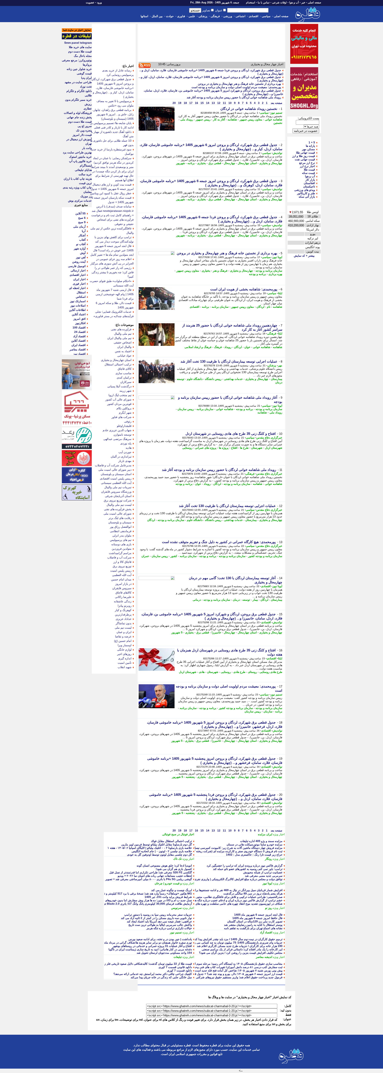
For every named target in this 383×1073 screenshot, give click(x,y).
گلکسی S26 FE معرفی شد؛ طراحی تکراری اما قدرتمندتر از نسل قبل (150, 872)
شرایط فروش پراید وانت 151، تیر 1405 (168, 896)
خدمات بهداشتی (233, 379)
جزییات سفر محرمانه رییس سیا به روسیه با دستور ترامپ (158, 914)
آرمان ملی (79, 226)
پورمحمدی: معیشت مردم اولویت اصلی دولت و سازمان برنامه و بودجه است (236, 87)
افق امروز (79, 318)
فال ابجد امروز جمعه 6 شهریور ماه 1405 (258, 914)
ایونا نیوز (277, 257)
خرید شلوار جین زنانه (79, 69)
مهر (280, 365)
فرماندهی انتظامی (120, 531)
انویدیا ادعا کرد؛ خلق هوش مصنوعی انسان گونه (164, 865)
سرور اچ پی (85, 126)
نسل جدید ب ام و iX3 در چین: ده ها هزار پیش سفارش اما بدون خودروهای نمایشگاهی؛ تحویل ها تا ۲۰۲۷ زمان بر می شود (121, 900)
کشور (174, 556)
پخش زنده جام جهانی (79, 117)
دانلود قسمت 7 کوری (179, 970)
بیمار (255, 599)
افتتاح (234, 447)
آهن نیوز (81, 257)
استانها (144, 16)
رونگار (268, 858)
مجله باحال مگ (83, 55)
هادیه (128, 447)
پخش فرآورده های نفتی (117, 509)
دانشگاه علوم (194, 379)
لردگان (260, 306)
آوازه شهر (80, 248)
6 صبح (82, 217)
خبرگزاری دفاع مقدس (269, 437)
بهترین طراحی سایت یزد (77, 152)
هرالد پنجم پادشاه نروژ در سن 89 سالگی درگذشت (252, 893)
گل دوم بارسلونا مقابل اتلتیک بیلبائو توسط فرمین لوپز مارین (156, 844)
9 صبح (82, 222)
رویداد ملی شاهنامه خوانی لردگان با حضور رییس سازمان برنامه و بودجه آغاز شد (234, 97)
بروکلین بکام (123, 408)
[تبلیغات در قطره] (77, 38)
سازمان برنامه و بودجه (269, 270)
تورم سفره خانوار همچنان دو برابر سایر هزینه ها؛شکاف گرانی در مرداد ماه (148, 942)
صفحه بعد (276, 103)
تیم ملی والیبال (122, 333)
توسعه (180, 379)
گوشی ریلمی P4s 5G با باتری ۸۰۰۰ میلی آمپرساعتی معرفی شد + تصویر (148, 879)
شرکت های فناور (121, 417)
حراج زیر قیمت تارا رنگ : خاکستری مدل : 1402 (254, 854)
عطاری (88, 108)
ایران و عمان (123, 632)
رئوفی (127, 421)
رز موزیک (86, 196)
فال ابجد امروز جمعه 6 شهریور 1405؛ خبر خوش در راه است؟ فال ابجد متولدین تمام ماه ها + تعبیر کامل (112, 250)
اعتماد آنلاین (79, 314)
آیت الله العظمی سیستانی (116, 482)
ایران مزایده (265, 834)
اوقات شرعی (279, 2)
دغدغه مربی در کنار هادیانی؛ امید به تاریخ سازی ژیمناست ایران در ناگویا (150, 949)
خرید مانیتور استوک (80, 156)
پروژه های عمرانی (205, 447)
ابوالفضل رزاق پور (120, 526)
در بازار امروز (123, 583)
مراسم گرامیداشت (120, 553)
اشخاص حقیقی (122, 342)
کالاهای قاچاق (123, 592)
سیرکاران (125, 382)
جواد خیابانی (124, 355)
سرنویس (176, 907)
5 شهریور (177, 632)
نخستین (277, 122)
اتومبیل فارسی (77, 266)
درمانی (197, 599)
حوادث (170, 16)
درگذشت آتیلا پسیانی (119, 386)
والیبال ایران (124, 346)
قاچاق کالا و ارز (122, 561)
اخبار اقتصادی (78, 274)
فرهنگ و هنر (220, 270)
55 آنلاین (80, 213)
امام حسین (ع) (122, 640)
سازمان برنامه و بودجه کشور (265, 556)
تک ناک (177, 858)
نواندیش (277, 153)
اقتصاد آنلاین (78, 340)
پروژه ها (223, 447)
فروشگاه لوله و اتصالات (78, 112)
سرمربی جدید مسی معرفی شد (263, 875)
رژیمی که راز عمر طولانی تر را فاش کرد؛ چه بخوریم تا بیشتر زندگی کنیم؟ (113, 272)
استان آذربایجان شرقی (118, 496)
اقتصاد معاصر (78, 349)
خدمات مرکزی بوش (80, 200)
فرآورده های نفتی (121, 329)
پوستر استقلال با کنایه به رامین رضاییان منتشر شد (253, 924)
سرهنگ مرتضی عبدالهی (117, 439)
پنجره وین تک (84, 130)
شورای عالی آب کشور (118, 399)
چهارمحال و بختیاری (270, 163)
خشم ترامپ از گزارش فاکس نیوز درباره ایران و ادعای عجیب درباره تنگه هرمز (236, 900)
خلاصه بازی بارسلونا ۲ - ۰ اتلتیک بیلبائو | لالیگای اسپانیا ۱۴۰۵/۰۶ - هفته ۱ (150, 847)
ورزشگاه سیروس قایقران (116, 491)
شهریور (180, 163)
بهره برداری (275, 274)
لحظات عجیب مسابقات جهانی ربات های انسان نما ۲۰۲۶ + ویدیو (155, 875)
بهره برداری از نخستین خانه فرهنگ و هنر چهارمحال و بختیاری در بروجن (239, 83)
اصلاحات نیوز (78, 305)
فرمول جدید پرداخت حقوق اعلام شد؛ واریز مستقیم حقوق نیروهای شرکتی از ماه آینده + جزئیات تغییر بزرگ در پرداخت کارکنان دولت (205, 977)
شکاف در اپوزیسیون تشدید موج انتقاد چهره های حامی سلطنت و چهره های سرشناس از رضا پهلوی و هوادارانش (217, 903)
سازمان (268, 711)
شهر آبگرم (125, 412)
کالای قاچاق (124, 368)
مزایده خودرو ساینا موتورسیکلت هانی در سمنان (254, 844)
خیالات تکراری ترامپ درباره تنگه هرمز (169, 928)
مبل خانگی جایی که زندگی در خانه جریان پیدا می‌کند (161, 977)
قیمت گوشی (84, 73)
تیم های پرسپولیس (120, 539)
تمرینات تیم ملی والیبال (117, 487)
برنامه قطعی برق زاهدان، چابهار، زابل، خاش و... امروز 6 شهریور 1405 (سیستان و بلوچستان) (113, 114)
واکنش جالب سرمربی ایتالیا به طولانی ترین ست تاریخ (160, 924)
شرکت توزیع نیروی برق (117, 500)
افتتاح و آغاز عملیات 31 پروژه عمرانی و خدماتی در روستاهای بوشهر (152, 946)
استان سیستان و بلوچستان (116, 474)
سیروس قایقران (121, 588)
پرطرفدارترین (123, 614)
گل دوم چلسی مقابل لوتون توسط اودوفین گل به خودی (159, 854)
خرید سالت (85, 174)
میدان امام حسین (121, 579)
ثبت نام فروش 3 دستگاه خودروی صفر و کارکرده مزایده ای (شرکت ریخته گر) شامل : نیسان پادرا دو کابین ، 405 (216, 851)
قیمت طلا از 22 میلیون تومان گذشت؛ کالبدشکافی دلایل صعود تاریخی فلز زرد (147, 963)
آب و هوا (294, 2)
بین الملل (157, 16)
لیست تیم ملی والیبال (119, 504)
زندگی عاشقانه (122, 601)
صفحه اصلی (314, 2)
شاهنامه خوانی (273, 119)
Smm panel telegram (78, 42)
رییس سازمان (186, 409)
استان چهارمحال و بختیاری (116, 360)
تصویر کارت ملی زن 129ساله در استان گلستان (254, 921)
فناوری (181, 16)
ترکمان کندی (124, 377)
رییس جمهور (203, 119)
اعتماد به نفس (123, 351)
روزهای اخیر (124, 654)
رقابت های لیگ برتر (120, 518)
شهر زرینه (125, 390)
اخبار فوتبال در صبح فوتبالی (178, 834)
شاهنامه (232, 119)
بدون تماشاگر (123, 623)
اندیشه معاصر (264, 957)
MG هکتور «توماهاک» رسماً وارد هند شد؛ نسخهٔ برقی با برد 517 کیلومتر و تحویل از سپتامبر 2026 (135, 893)
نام (268, 306)
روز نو (268, 907)
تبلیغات (178, 957)
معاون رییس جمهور (251, 119)
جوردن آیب (124, 452)
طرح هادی (239, 672)
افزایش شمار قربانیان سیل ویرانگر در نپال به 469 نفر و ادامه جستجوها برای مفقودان (232, 890)
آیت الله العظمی (121, 575)
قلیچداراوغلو (124, 425)
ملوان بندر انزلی (121, 535)
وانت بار (87, 148)
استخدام (250, 2)
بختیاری (201, 163)
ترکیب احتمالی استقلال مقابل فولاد (171, 841)
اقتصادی (253, 16)
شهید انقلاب (124, 667)
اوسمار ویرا (124, 645)
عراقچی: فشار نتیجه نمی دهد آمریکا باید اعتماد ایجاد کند (159, 921)
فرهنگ (218, 347)
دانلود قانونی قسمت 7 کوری (175, 967)
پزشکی (202, 16)
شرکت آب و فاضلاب (119, 557)
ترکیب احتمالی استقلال (118, 364)
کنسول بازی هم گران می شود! (174, 869)
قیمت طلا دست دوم (80, 51)
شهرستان (256, 447)
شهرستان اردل (273, 447)
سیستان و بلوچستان (119, 522)
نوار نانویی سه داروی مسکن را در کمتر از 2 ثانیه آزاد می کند (156, 918)
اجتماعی (240, 16)
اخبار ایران (79, 279)
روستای (252, 672)
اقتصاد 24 (80, 331)
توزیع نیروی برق (122, 566)
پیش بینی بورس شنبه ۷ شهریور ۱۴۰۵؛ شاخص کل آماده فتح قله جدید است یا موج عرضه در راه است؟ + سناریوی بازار (213, 970)
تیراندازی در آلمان (121, 456)
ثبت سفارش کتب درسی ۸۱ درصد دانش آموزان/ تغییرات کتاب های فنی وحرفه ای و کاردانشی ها (226, 967)
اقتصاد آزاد (266, 932)
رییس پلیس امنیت (120, 570)
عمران (145, 556)
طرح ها (244, 447)
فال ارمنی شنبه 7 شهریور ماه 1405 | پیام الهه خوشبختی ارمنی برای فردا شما (115, 294)
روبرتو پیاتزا (124, 605)
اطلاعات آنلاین (77, 310)
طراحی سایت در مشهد (78, 82)
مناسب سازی (123, 373)
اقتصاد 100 (79, 327)
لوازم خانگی (124, 649)
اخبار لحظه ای (77, 288)
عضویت (90, 2)
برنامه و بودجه (257, 274)
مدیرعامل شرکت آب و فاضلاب (113, 465)
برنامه (191, 163)
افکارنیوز (80, 323)
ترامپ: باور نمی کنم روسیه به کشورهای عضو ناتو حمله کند (247, 869)
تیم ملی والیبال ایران (119, 338)
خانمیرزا (216, 632)
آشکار (82, 235)
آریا (84, 231)
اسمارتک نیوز (78, 301)
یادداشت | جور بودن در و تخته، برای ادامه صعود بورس (160, 939)
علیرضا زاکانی (123, 597)
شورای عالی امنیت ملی (117, 513)
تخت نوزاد (86, 86)
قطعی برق (214, 163)
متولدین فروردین (121, 548)
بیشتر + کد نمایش (304, 255)
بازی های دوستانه (121, 544)
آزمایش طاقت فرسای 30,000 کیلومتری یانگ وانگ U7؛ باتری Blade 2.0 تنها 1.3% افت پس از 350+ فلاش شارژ (126, 903)
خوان (247, 347)
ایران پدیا (86, 77)
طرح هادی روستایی (271, 672)
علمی (192, 16)
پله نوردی (125, 443)
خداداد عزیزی (123, 618)
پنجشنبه (190, 776)
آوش (83, 252)
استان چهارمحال (247, 163)
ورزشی (227, 16)
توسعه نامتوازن (122, 434)
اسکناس (81, 296)
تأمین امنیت (124, 662)
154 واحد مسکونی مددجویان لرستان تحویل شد (164, 952)
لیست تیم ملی (123, 627)
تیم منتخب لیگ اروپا (120, 395)
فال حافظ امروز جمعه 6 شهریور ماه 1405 (257, 918)
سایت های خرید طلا (80, 47)
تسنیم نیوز (276, 112)
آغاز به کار (219, 119)
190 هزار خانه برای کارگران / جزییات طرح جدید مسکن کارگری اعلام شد (239, 946)
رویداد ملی (186, 119)
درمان (278, 382)
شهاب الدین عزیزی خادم (117, 430)
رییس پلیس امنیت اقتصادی (115, 478)
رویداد (227, 347)
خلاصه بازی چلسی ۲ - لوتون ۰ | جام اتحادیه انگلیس (162, 851)
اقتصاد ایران (78, 345)
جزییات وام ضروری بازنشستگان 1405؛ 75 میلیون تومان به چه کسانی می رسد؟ (235, 942)
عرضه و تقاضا (123, 636)
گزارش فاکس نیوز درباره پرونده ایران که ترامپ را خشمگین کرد (244, 865)
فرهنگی (215, 16)
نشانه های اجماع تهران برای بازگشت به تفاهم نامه (253, 928)
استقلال (81, 292)
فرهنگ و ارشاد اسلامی (198, 347)
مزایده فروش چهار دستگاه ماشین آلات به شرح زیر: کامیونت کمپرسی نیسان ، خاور (233, 847)
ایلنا (280, 293)
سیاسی (266, 16)
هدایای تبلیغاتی (83, 170)
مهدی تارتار (124, 461)
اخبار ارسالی (78, 270)
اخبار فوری (79, 283)
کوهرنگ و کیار (123, 610)
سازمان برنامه (220, 306)
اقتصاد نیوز (79, 353)
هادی (201, 672)
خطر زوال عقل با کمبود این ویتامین (110, 193)
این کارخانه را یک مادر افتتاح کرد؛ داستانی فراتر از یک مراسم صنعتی (242, 949)
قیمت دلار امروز (82, 134)
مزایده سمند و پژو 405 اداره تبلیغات (261, 841)
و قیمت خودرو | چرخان (168, 883)
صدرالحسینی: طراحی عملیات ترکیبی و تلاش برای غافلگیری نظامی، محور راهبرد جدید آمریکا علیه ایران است (218, 896)
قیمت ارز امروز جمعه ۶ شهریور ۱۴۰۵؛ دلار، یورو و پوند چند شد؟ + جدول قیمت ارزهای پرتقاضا (227, 973)
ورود (99, 2)
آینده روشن (79, 261)
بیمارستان (276, 379)
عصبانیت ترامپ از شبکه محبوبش (262, 872)
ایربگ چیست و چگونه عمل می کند (171, 890)
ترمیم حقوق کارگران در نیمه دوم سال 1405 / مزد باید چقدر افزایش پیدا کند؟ (237, 939)
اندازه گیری (124, 658)
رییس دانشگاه (213, 379)
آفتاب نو (81, 244)
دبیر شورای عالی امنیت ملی (114, 469)
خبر (303, 2)
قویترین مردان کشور (119, 403)
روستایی (187, 447)
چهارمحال (229, 163)
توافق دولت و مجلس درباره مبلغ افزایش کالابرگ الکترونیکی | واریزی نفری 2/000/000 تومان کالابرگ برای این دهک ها (213, 879)
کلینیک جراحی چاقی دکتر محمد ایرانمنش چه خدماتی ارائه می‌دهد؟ (153, 973)
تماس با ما (263, 2)
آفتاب (82, 239)
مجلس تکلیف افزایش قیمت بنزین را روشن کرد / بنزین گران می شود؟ (240, 952)
